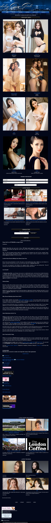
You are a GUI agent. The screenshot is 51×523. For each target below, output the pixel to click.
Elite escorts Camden (7, 360)
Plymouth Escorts (6, 383)
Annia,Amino (14, 93)
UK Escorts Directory (7, 408)
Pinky (37, 171)
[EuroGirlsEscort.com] (6, 511)
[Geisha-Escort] (6, 355)
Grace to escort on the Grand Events (37, 431)
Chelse (37, 54)
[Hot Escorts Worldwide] (19, 359)
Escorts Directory (6, 389)
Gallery (13, 12)
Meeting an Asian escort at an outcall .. (36, 220)
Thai (41, 345)
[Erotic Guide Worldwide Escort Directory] (9, 510)
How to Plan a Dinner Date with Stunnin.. (14, 202)
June (37, 473)
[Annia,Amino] (14, 58)
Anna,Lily (14, 54)
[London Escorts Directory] (9, 405)
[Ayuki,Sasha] (37, 58)
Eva (14, 490)
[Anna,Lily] (14, 19)
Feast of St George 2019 (14, 451)
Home (7, 12)
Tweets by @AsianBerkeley (25, 240)
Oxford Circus (39, 342)
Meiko (36, 132)
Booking (27, 12)
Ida (37, 490)
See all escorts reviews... (6, 497)
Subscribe (33, 233)
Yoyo (14, 473)
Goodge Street (32, 342)
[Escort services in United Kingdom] (6, 377)
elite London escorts (6, 392)
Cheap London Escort (7, 357)
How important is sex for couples (15, 220)
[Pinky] (37, 136)
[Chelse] (37, 19)
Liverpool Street (26, 342)
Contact (43, 12)
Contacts (28, 502)
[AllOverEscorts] (6, 369)
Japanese (15, 345)
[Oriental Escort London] (8, 371)
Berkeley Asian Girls (9, 522)
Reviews (20, 12)
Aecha (14, 171)
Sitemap (22, 502)
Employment (35, 12)
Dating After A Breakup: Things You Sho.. (36, 202)
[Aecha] (14, 136)
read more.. (6, 206)
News (34, 502)
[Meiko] (37, 97)
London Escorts (26, 353)
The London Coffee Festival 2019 (37, 451)
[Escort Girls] (5, 382)
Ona (14, 132)
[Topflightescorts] (7, 367)
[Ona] (14, 97)
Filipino (38, 345)
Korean (11, 345)
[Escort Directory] (8, 507)
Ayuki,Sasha (37, 93)
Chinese (8, 345)
